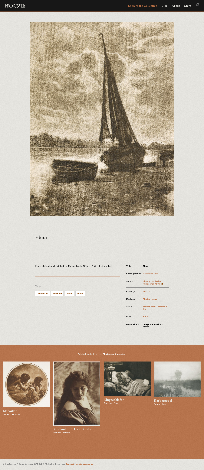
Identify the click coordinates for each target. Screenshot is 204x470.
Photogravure (150, 299)
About (176, 6)
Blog (164, 6)
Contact (69, 464)
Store (187, 6)
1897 (145, 316)
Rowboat (57, 293)
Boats (69, 293)
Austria (146, 291)
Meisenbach (149, 306)
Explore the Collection (142, 6)
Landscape (42, 293)
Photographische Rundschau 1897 (152, 282)
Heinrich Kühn (150, 273)
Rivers (80, 293)
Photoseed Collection (114, 354)
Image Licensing (84, 464)
